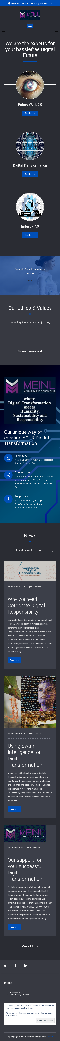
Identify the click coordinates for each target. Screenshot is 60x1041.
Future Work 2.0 (30, 105)
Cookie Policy (11, 1015)
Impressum (15, 991)
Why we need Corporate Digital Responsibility (26, 605)
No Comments (36, 587)
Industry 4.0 (30, 226)
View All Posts (30, 946)
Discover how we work (30, 351)
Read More (14, 660)
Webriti (50, 1037)
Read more (30, 113)
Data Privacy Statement (20, 994)
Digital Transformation (30, 165)
